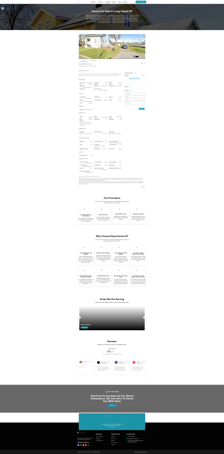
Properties (93, 2)
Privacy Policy (88, 451)
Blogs (120, 2)
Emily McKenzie (121, 361)
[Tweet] (129, 83)
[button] (80, 317)
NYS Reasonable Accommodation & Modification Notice (112, 422)
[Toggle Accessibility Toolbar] (2, 8)
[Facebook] (78, 445)
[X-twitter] (88, 445)
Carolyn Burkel (103, 361)
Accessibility (94, 451)
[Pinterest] (86, 445)
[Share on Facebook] (126, 83)
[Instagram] (81, 445)
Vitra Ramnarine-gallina (140, 361)
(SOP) (112, 427)
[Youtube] (83, 445)
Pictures (84, 60)
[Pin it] (132, 83)
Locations (124, 2)
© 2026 (78, 451)
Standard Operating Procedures (112, 425)
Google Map (93, 60)
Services (100, 2)
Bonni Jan (85, 361)
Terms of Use (83, 451)
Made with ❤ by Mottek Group (141, 452)
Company (113, 2)
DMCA (98, 451)
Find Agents (107, 2)
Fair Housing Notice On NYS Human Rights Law (112, 424)
